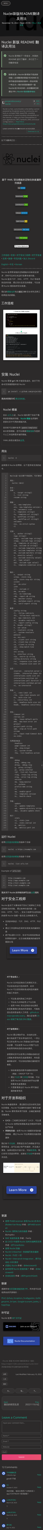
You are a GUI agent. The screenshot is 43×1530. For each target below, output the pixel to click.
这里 (22, 440)
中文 (12, 264)
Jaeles (36, 1301)
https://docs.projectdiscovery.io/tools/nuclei (19, 124)
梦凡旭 (9, 1525)
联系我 (33, 1150)
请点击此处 (20, 398)
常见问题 (18, 258)
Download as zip (33, 131)
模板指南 (30, 431)
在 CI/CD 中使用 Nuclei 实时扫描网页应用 (23, 1241)
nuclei (8, 104)
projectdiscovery (13, 101)
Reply (39, 1475)
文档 (4, 258)
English (4, 264)
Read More (20, 122)
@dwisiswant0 (30, 1265)
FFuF (3, 1298)
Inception (18, 1298)
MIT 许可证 (17, 1318)
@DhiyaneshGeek (29, 1275)
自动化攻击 (10, 1275)
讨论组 (12, 1143)
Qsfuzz (10, 1298)
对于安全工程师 (23, 255)
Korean (18, 264)
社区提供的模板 (12, 842)
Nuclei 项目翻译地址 (26, 91)
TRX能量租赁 (11, 1472)
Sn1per (13, 1301)
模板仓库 (11, 291)
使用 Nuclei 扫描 (12, 1248)
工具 (4, 1379)
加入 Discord (29, 258)
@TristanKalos (17, 1245)
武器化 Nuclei (11, 1265)
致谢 (10, 258)
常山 (34, 23)
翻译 (4, 1384)
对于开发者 (37, 255)
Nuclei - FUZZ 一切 (13, 1255)
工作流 (25, 1077)
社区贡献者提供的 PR (18, 1289)
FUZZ (17, 1077)
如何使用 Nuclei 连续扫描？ (17, 1269)
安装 (13, 255)
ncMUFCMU (11, 1500)
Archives (10, 1391)
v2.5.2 (10, 415)
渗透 (4, 1374)
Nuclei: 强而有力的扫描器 (16, 1231)
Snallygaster (29, 1298)
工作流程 (5, 255)
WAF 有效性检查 (12, 1238)
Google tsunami (25, 1301)
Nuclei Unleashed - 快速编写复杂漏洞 (22, 1251)
